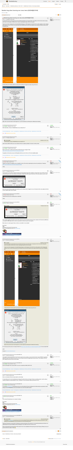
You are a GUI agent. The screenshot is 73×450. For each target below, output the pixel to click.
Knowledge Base (16, 131)
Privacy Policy (65, 444)
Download (45, 1)
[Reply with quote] (48, 18)
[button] (65, 1)
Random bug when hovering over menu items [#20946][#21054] (20, 10)
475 (52, 138)
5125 (53, 240)
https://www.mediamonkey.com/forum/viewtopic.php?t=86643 (13, 150)
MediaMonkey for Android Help (36, 131)
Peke (51, 202)
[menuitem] (8, 4)
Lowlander (51, 125)
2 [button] (59, 14)
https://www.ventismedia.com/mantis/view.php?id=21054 (30, 346)
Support (53, 1)
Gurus (6, 12)
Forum (49, 1)
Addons (57, 1)
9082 (53, 162)
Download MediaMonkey (6, 131)
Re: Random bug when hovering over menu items (10, 125)
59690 (53, 126)
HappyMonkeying (17, 228)
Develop (61, 1)
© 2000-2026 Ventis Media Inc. (10, 444)
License (12, 131)
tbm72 (51, 17)
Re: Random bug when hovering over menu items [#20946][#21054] (12, 354)
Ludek (51, 239)
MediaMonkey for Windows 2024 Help (25, 131)
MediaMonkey (13, 1)
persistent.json (9, 386)
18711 (53, 203)
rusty (5, 194)
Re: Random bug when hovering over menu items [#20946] (11, 170)
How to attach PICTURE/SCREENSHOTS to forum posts (11, 235)
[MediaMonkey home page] (7, 1)
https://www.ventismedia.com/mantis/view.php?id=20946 (12, 164)
